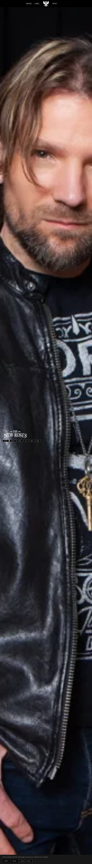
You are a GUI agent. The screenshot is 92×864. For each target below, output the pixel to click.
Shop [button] (54, 4)
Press (19, 441)
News (38, 441)
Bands (29, 4)
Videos (13, 441)
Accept (6, 861)
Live (26, 441)
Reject (15, 861)
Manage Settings (26, 861)
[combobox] (69, 3)
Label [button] (37, 4)
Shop (31, 441)
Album (6, 441)
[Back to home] (46, 3)
